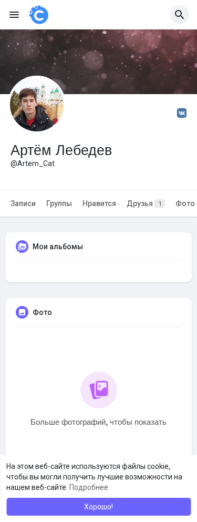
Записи (23, 203)
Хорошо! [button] (98, 507)
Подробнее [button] (88, 487)
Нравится (99, 203)
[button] (179, 14)
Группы (59, 203)
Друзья (144, 203)
